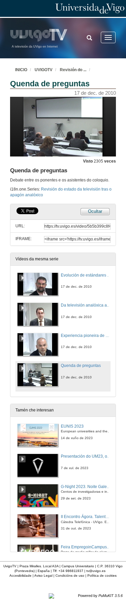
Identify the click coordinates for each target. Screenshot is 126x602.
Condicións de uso (69, 575)
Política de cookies (102, 575)
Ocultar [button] (95, 211)
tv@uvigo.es (96, 571)
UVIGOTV (43, 69)
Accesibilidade (20, 575)
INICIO (21, 69)
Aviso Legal (43, 575)
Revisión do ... (73, 69)
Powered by (100, 596)
